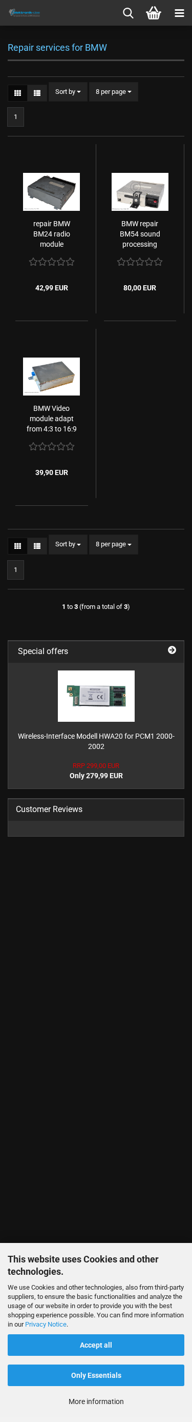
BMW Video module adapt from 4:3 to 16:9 (52, 418)
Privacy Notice (46, 1324)
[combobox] (68, 92)
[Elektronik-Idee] (20, 13)
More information (96, 1401)
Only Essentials (96, 1375)
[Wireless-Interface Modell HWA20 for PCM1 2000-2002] (96, 696)
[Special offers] (172, 650)
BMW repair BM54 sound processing (140, 234)
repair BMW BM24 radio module (51, 234)
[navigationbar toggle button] (179, 13)
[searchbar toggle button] (128, 13)
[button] (18, 93)
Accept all (96, 1345)
